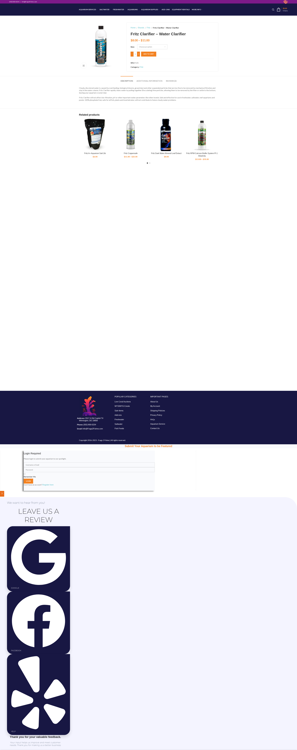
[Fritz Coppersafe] (131, 135)
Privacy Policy (156, 415)
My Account (155, 406)
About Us (154, 402)
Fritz (148, 28)
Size (132, 47)
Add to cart (148, 54)
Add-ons (118, 415)
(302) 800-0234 (89, 425)
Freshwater (119, 420)
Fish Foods (119, 428)
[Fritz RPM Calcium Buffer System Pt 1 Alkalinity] (202, 135)
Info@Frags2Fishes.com (93, 429)
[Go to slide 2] (149, 163)
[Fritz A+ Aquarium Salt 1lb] (95, 135)
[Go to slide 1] (147, 163)
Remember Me (30, 477)
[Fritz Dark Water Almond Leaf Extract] (166, 135)
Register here (48, 485)
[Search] (273, 9)
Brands (141, 28)
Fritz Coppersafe (131, 153)
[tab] (127, 79)
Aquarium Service (157, 424)
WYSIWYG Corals (122, 406)
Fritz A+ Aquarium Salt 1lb (95, 153)
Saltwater (118, 424)
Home (133, 28)
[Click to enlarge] (84, 66)
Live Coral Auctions (123, 402)
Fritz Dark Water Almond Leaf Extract (166, 153)
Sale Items (119, 411)
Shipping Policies (157, 411)
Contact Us (155, 428)
